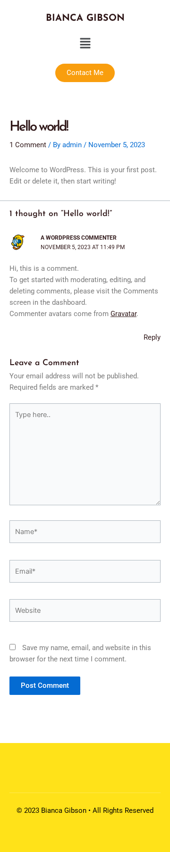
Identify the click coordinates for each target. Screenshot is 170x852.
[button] (85, 43)
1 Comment (27, 145)
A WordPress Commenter (79, 237)
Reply (152, 337)
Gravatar (123, 313)
